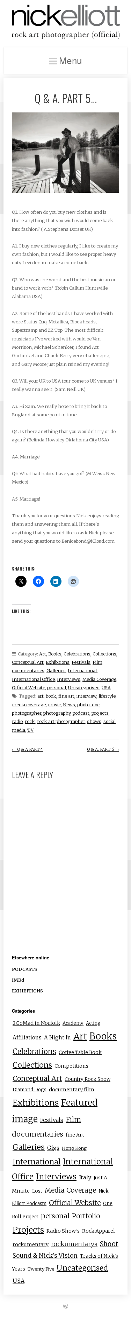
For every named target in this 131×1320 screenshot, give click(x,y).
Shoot (109, 1244)
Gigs (53, 1147)
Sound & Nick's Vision (45, 1255)
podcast (81, 713)
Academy (73, 1023)
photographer (26, 713)
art (40, 696)
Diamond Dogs (29, 1090)
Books (54, 654)
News (69, 704)
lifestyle (107, 696)
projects (100, 713)
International (82, 670)
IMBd (18, 980)
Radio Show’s (63, 1231)
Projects (28, 1230)
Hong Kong (74, 1148)
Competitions (71, 1066)
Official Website (28, 687)
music (54, 704)
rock (30, 721)
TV (30, 730)
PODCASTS (24, 969)
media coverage (29, 704)
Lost (37, 1191)
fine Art (75, 1135)
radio (17, 721)
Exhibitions (58, 662)
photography (57, 713)
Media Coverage (99, 679)
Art (42, 654)
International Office (33, 679)
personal (56, 687)
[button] (65, 152)
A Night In (57, 1037)
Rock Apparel (98, 1231)
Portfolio (86, 1216)
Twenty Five (41, 1269)
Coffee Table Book (80, 1052)
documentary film (71, 1089)
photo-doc (88, 704)
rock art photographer (61, 721)
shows (94, 721)
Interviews (68, 679)
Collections (104, 654)
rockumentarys (74, 1244)
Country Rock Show (87, 1079)
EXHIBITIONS (27, 990)
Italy (85, 1177)
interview (86, 696)
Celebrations (77, 654)
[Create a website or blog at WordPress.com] (65, 1306)
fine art (66, 696)
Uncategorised (84, 687)
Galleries (56, 670)
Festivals (81, 662)
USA (106, 687)
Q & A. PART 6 (103, 749)
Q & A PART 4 (27, 749)
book (51, 696)
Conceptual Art (28, 662)
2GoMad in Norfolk (36, 1023)
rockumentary (31, 1244)
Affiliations (27, 1037)
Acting (93, 1023)
